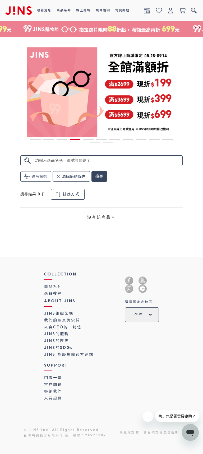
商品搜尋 (53, 293)
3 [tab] (62, 140)
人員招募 (53, 398)
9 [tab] (141, 140)
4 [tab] (75, 140)
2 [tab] (48, 140)
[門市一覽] (147, 10)
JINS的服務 (56, 334)
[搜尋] (194, 10)
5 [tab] (88, 140)
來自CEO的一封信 (63, 327)
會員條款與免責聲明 (161, 433)
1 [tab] (35, 140)
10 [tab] (154, 140)
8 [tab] (128, 140)
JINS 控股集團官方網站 (69, 355)
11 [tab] (167, 140)
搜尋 (99, 176)
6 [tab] (101, 140)
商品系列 (53, 287)
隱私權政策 (129, 433)
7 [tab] (114, 140)
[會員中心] (170, 10)
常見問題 (53, 385)
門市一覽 (53, 378)
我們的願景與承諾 (62, 320)
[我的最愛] (159, 10)
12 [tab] (95, 143)
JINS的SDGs (58, 348)
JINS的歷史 (56, 341)
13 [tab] (108, 143)
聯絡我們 (53, 391)
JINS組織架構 (58, 313)
